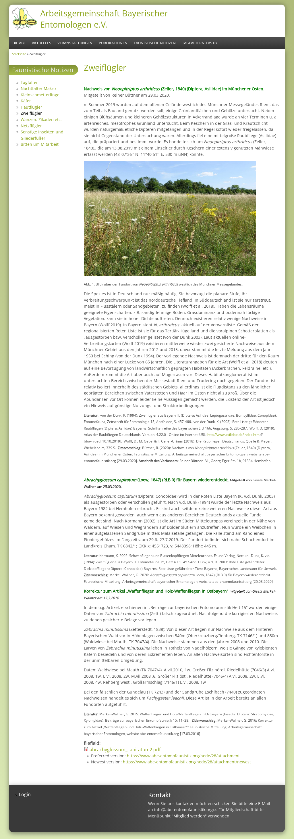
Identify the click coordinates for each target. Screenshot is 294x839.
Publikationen (113, 42)
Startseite (19, 54)
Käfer (26, 101)
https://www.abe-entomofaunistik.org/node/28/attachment (183, 755)
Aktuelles (41, 42)
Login (25, 794)
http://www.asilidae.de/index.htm (235, 434)
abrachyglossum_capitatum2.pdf (125, 749)
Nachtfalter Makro (38, 88)
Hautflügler (31, 107)
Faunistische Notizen (155, 42)
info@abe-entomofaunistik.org (185, 809)
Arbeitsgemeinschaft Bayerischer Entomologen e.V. (104, 18)
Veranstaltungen (74, 42)
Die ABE (19, 42)
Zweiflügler (31, 113)
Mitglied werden (189, 816)
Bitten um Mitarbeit (40, 144)
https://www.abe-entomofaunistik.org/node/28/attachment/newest (187, 762)
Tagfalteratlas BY (199, 42)
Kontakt (159, 794)
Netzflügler (31, 126)
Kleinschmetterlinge (40, 94)
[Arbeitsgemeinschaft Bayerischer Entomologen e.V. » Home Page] (24, 29)
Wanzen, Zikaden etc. (41, 119)
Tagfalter (29, 82)
